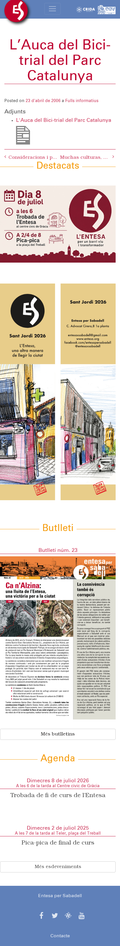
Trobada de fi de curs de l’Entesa (57, 796)
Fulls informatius (81, 101)
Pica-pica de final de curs (58, 843)
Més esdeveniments (58, 867)
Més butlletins (58, 734)
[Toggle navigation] (52, 9)
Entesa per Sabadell (60, 895)
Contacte (60, 935)
